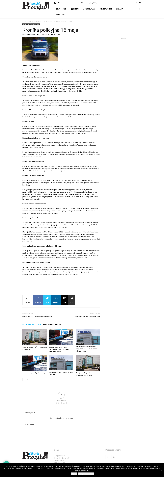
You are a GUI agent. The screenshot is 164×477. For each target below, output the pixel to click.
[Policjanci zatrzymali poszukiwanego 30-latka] (88, 363)
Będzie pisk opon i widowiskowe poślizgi (37, 316)
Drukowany (89, 9)
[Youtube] (140, 2)
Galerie (76, 9)
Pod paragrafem (48, 21)
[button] (139, 9)
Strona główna (26, 21)
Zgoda (74, 474)
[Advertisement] (61, 281)
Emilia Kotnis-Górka (32, 34)
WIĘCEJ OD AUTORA (52, 324)
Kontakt (59, 15)
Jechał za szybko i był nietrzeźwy (33, 373)
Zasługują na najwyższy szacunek (87, 316)
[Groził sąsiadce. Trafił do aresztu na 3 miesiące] (34, 337)
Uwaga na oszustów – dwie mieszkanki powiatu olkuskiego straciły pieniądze (59, 349)
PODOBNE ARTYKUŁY (31, 324)
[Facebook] (136, 2)
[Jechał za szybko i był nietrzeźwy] (34, 363)
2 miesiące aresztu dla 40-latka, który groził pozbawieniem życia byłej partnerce (87, 349)
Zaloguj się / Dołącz (92, 3)
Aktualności (37, 21)
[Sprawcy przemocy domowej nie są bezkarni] (61, 362)
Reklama (119, 9)
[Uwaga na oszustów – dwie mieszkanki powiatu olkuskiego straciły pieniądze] (61, 337)
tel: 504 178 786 (59, 463)
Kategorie (61, 9)
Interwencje (106, 9)
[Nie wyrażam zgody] (161, 470)
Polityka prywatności (86, 474)
